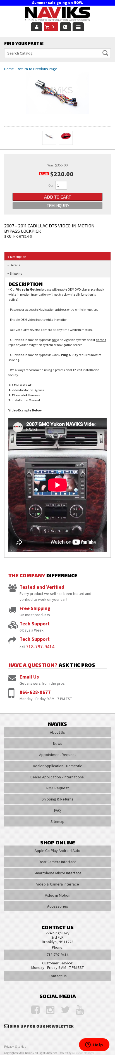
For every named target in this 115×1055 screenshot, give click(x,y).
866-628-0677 (35, 692)
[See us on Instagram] (47, 1010)
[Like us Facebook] (32, 1010)
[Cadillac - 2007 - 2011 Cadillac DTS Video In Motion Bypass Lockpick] (57, 93)
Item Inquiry (57, 205)
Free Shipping (35, 608)
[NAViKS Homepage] (57, 15)
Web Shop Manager (83, 1053)
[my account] (36, 26)
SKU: (8, 236)
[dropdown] (78, 26)
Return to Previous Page (37, 68)
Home (9, 68)
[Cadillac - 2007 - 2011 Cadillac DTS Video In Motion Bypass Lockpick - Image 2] (66, 138)
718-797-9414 (40, 646)
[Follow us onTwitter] (62, 1010)
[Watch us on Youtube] (77, 1010)
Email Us (29, 676)
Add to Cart (57, 196)
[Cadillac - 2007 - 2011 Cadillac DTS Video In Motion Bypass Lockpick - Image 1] (49, 138)
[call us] (65, 26)
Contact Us (58, 975)
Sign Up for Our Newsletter (41, 1026)
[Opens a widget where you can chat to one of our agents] (94, 1045)
